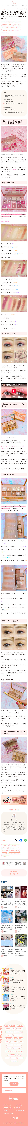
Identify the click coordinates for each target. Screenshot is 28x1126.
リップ (21, 1038)
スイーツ (14, 1057)
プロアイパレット (6, 32)
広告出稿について (8, 1090)
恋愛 (16, 1038)
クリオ (18, 27)
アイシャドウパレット (15, 21)
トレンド (20, 1057)
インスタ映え (14, 1041)
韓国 (10, 24)
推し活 (13, 1051)
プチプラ (8, 1028)
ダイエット (10, 1044)
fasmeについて (7, 1105)
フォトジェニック (17, 1048)
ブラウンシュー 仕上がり (9, 109)
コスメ (7, 1041)
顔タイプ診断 (9, 1038)
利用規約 (6, 1110)
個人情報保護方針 (20, 1110)
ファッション (18, 1044)
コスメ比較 (5, 30)
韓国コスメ (5, 24)
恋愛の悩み (20, 1051)
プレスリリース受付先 (9, 1113)
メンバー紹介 (19, 1105)
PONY (14, 169)
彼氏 (21, 1041)
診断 (7, 1025)
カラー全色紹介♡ (8, 99)
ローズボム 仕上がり (8, 101)
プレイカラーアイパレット (15, 30)
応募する (14, 1083)
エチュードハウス (17, 24)
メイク (9, 1048)
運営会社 (18, 1107)
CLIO (13, 27)
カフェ (7, 1051)
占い (14, 1028)
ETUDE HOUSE (6, 27)
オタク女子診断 (19, 1032)
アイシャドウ (5, 21)
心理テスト (20, 1028)
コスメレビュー (18, 1035)
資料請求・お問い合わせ (9, 1107)
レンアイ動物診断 (11, 1054)
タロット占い (9, 1032)
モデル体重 (14, 1061)
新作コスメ (20, 1025)
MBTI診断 (13, 1025)
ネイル (7, 1057)
